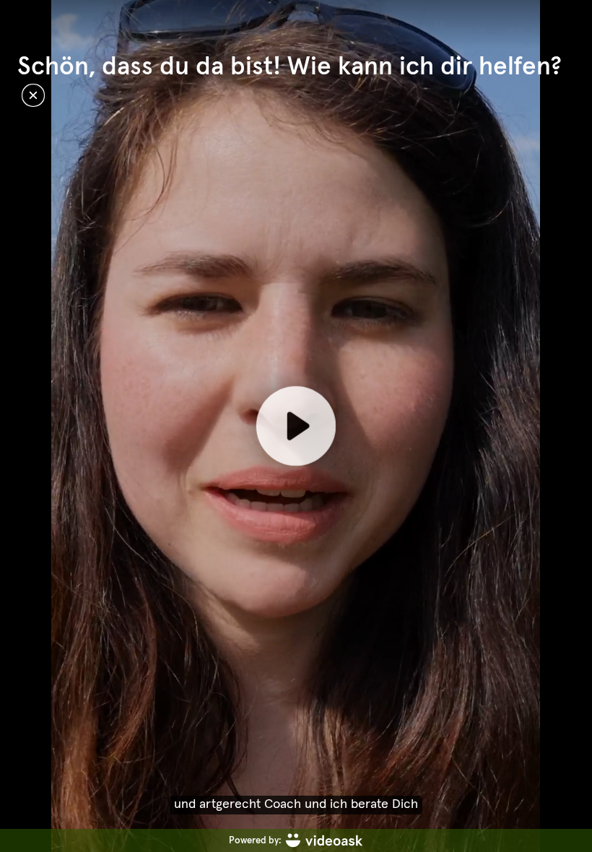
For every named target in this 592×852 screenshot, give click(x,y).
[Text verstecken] (33, 95)
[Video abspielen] (296, 426)
